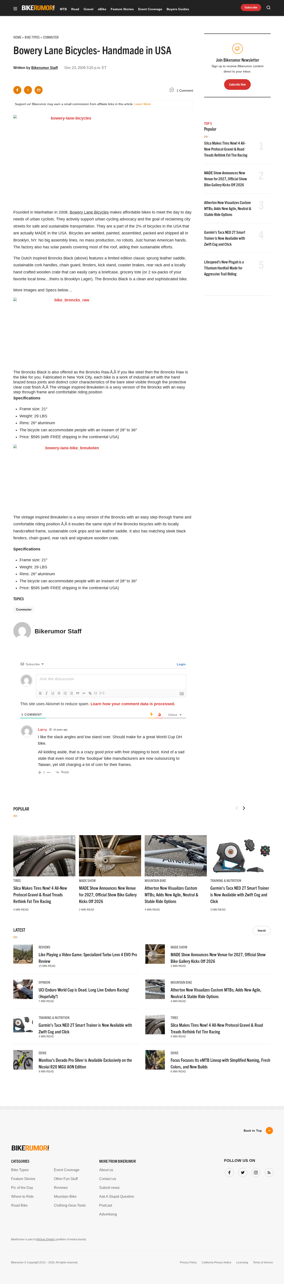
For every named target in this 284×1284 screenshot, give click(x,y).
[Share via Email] (39, 90)
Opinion (44, 982)
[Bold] (40, 693)
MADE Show (87, 880)
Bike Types (20, 1170)
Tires (17, 880)
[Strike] (59, 693)
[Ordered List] (65, 693)
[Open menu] (15, 9)
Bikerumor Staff (44, 68)
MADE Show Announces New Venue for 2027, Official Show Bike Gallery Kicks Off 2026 (225, 178)
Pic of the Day (22, 1188)
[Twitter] (241, 1171)
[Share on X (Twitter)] (28, 90)
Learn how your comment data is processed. (133, 704)
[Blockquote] (78, 693)
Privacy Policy (188, 1262)
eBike (102, 9)
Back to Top (253, 1130)
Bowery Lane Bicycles (89, 212)
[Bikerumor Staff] (22, 633)
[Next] (243, 808)
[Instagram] (254, 1171)
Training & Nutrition (225, 880)
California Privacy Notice (216, 1262)
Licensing (242, 1262)
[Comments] (173, 90)
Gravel (88, 9)
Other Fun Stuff (66, 1179)
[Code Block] (84, 693)
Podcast (105, 1205)
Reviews (44, 947)
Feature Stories (122, 9)
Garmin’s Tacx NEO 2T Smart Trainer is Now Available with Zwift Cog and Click (224, 238)
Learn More (142, 104)
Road (75, 9)
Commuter (24, 609)
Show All (262, 930)
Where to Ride (22, 1196)
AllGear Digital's (45, 1239)
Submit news (109, 1188)
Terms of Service (263, 1262)
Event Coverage (150, 9)
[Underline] (53, 693)
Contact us (107, 1179)
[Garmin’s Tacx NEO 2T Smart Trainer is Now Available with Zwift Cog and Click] (241, 855)
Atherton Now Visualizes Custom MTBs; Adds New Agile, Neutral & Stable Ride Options (227, 208)
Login (181, 664)
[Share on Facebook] (17, 90)
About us (106, 1170)
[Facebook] (228, 1171)
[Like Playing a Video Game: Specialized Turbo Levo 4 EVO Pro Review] (23, 954)
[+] (102, 693)
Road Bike (19, 1205)
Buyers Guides (178, 9)
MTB (63, 9)
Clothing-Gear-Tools (70, 1205)
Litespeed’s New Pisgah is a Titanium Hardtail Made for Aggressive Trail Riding (224, 267)
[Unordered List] (71, 693)
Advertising (108, 1214)
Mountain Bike (155, 880)
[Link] (90, 693)
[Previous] (236, 808)
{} (95, 693)
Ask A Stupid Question (116, 1196)
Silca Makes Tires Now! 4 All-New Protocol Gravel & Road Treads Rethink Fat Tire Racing (225, 148)
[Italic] (46, 693)
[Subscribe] (268, 1171)
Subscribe (251, 7)
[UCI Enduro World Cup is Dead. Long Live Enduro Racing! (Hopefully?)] (23, 989)
